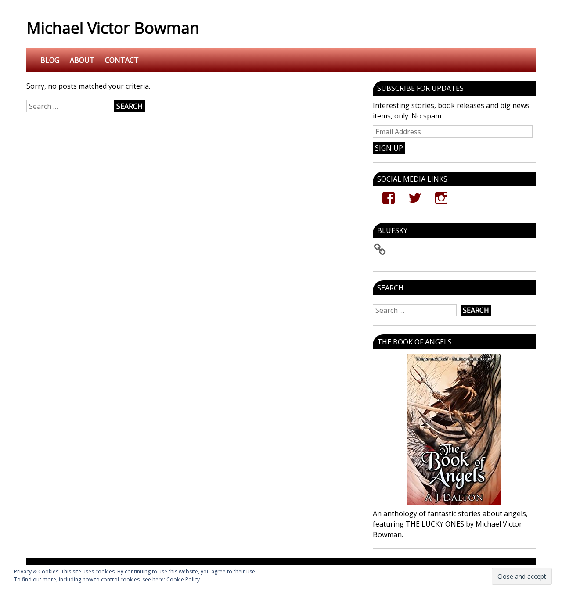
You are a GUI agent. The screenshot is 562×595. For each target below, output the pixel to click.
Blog (49, 60)
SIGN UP (389, 148)
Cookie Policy (183, 579)
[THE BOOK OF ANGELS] (454, 429)
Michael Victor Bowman (112, 28)
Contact (122, 60)
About (82, 60)
